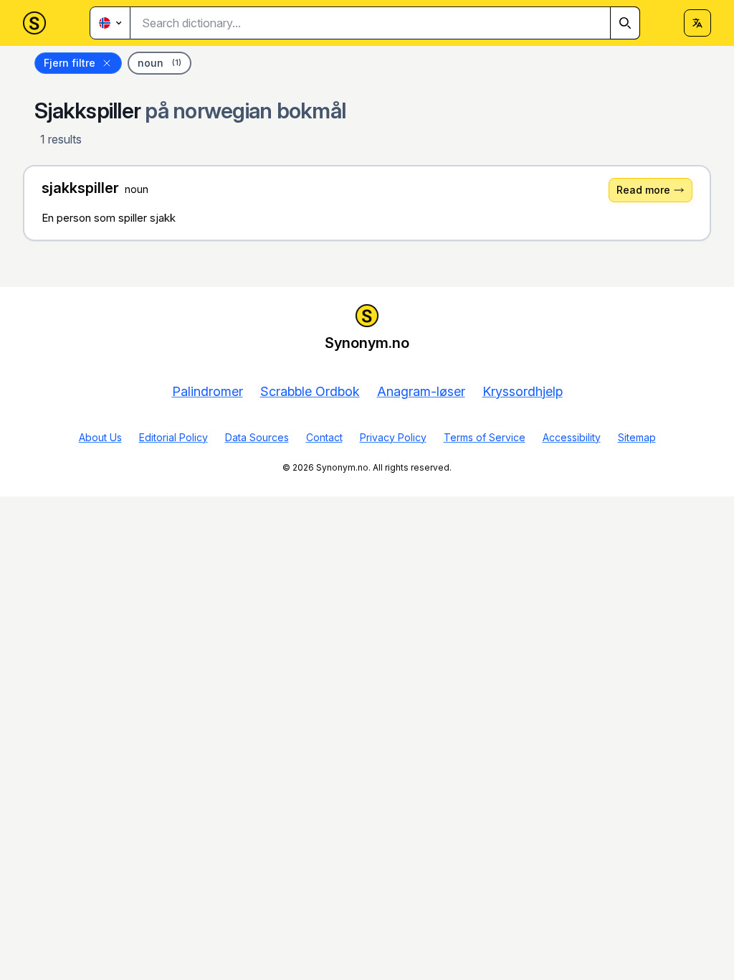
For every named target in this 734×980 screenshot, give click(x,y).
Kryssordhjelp (522, 391)
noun (159, 63)
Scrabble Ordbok (310, 391)
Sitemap (637, 437)
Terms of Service (484, 437)
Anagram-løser (421, 391)
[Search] (625, 22)
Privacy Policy (393, 437)
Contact (324, 437)
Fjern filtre (69, 63)
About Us (100, 437)
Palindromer (207, 391)
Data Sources (257, 437)
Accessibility (572, 437)
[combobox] (385, 22)
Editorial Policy (173, 437)
